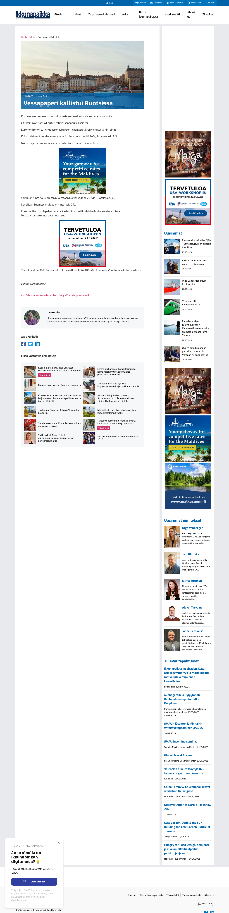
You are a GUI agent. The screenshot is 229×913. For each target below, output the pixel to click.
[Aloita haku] (107, 3)
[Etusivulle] (33, 14)
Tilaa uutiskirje (176, 2)
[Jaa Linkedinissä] (37, 344)
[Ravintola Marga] (188, 154)
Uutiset (76, 14)
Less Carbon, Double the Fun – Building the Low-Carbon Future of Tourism (187, 827)
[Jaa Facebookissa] (23, 344)
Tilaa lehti (157, 2)
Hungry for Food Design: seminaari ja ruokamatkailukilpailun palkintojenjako (187, 849)
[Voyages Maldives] (82, 170)
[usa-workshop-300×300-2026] (82, 243)
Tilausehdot (172, 895)
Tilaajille (208, 14)
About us (210, 2)
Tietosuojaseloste (191, 895)
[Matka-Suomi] (188, 485)
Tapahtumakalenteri (101, 14)
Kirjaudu (142, 2)
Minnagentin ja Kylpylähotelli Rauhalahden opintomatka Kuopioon (183, 699)
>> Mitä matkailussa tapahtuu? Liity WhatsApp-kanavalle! (56, 295)
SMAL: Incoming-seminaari (182, 741)
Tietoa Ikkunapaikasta (148, 15)
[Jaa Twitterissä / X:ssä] (30, 344)
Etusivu (59, 14)
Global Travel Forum (178, 755)
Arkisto (126, 14)
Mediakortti (196, 2)
